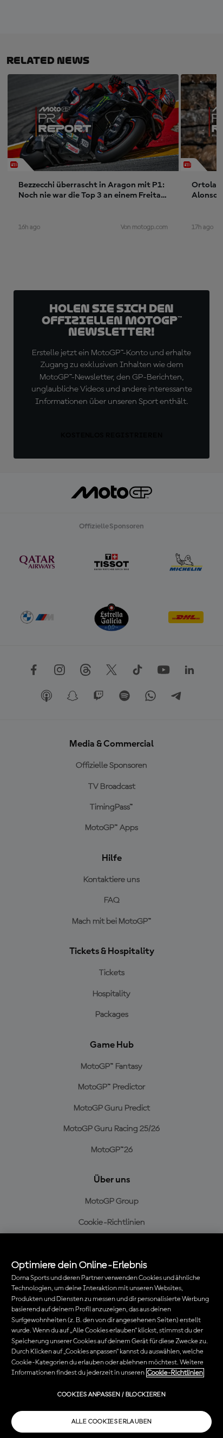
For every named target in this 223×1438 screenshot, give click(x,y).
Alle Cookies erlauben (111, 1422)
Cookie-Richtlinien (175, 1372)
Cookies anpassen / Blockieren (111, 1394)
